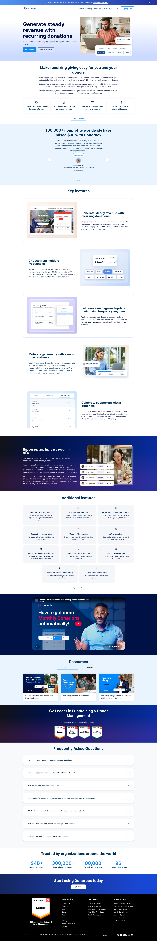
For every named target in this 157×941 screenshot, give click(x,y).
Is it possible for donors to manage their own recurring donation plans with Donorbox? (61, 798)
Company (107, 9)
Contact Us (66, 903)
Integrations (120, 899)
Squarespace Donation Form (123, 906)
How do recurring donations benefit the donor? (46, 785)
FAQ (63, 915)
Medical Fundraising (94, 906)
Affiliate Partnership (69, 924)
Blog (63, 909)
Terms (64, 918)
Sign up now (127, 9)
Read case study (78, 155)
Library (64, 927)
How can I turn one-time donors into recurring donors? (49, 836)
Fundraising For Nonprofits (97, 909)
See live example (46, 50)
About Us (65, 906)
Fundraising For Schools (96, 912)
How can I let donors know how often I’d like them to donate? (51, 773)
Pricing (89, 9)
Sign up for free (78, 118)
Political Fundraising (94, 903)
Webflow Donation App (122, 915)
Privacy (64, 921)
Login (116, 9)
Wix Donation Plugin (120, 909)
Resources (97, 9)
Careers (64, 912)
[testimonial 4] (80, 180)
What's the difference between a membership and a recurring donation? (56, 811)
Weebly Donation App (121, 912)
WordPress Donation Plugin (123, 903)
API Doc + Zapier (119, 921)
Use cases (93, 899)
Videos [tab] (90, 667)
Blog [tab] (67, 667)
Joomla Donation (119, 918)
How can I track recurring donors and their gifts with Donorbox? (52, 823)
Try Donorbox (78, 887)
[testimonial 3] (79, 180)
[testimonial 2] (77, 180)
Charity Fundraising (94, 915)
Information (67, 899)
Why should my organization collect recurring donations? (50, 760)
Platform (81, 9)
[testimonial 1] (76, 180)
